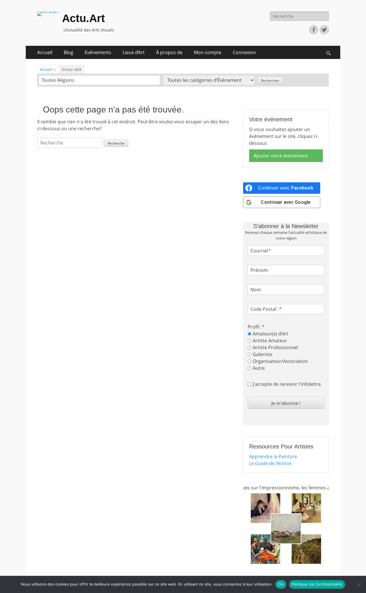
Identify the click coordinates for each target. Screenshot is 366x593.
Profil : (254, 327)
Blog (68, 52)
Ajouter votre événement (281, 156)
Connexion (244, 52)
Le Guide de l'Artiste (270, 463)
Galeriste (262, 354)
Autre (259, 368)
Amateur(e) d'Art (270, 334)
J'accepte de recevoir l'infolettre (287, 384)
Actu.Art (83, 18)
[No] (359, 584)
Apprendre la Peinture (273, 456)
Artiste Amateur (270, 340)
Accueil (44, 52)
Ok (280, 584)
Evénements (98, 52)
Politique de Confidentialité (317, 584)
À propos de (169, 52)
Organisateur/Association (280, 361)
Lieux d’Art (134, 52)
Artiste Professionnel (275, 347)
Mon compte (207, 52)
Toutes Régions (58, 80)
